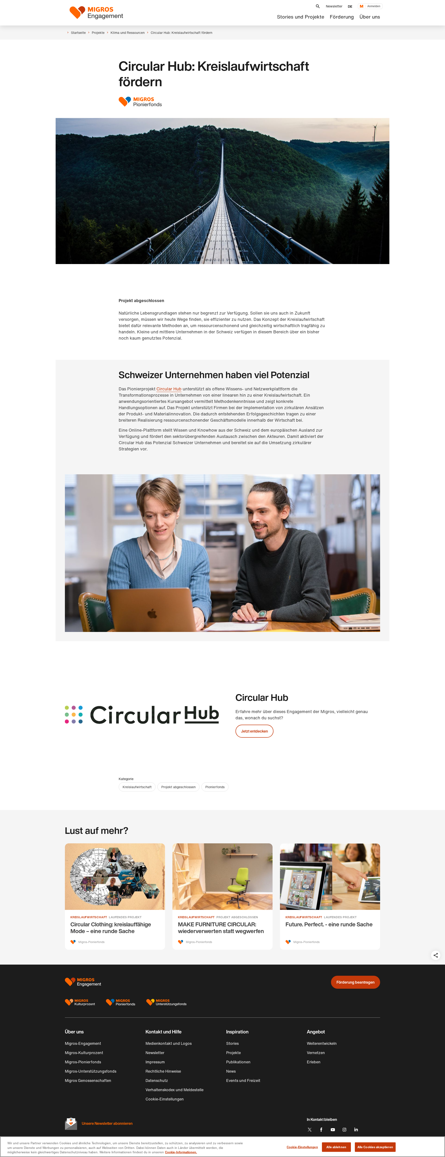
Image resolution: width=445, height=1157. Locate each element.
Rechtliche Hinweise (163, 1071)
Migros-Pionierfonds (83, 1062)
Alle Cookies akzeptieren (375, 1147)
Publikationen (238, 1062)
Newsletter (334, 6)
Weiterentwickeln (322, 1043)
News (231, 1071)
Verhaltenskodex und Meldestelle (174, 1090)
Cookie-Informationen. (181, 1152)
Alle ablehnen (336, 1147)
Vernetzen (316, 1052)
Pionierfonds (215, 786)
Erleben (314, 1062)
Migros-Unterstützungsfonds (90, 1071)
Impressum (155, 1062)
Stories (232, 1043)
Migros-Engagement (83, 1043)
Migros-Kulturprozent (84, 1052)
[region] (222, 1146)
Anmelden (373, 6)
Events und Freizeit (243, 1080)
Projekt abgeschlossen (178, 786)
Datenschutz (157, 1080)
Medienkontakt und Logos (169, 1043)
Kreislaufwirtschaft (137, 786)
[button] (317, 6)
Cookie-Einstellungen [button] (165, 1099)
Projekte (233, 1052)
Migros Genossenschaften (88, 1080)
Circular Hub (168, 389)
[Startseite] (96, 12)
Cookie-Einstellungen (302, 1147)
